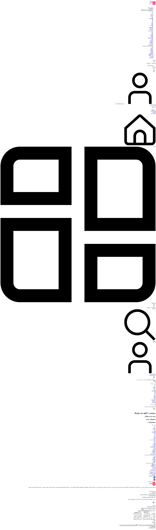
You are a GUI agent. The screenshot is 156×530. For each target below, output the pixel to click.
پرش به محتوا (153, 1)
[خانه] (140, 144)
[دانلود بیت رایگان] (154, 523)
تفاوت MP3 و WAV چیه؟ (145, 510)
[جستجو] (140, 340)
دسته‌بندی (154, 303)
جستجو (154, 341)
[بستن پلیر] (139, 510)
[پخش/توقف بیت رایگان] (154, 521)
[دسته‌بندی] (78, 301)
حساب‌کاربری (153, 374)
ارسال (142, 509)
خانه (155, 146)
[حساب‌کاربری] (140, 372)
